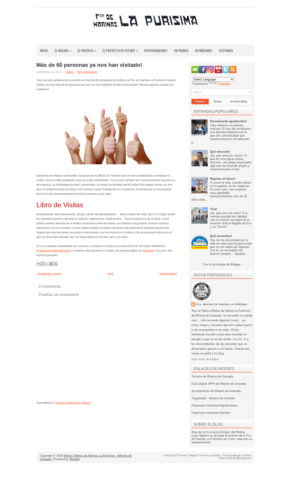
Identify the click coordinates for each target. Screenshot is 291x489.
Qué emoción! (220, 151)
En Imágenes (203, 50)
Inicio (44, 50)
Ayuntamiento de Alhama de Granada (216, 391)
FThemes (181, 455)
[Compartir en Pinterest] (55, 264)
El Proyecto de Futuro (120, 50)
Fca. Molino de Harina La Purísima (221, 304)
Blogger (235, 264)
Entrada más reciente (49, 273)
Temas (217, 101)
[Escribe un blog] (42, 264)
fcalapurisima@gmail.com (53, 250)
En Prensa (181, 50)
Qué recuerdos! (221, 236)
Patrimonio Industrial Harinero (210, 412)
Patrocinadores (155, 50)
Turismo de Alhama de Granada (212, 376)
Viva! (213, 209)
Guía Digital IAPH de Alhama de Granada (218, 383)
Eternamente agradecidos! (228, 121)
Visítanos (226, 50)
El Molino (63, 50)
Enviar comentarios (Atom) (73, 402)
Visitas (69, 72)
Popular (200, 101)
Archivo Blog (238, 101)
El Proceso (87, 50)
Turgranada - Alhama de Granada (213, 398)
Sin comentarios (87, 72)
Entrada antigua (168, 273)
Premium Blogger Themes (237, 455)
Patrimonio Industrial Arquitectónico (214, 405)
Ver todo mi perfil (205, 359)
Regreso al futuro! (222, 178)
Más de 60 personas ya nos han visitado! (89, 65)
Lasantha (215, 455)
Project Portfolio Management (235, 458)
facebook (148, 250)
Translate (224, 83)
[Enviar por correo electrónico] (38, 264)
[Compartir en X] (47, 264)
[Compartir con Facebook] (51, 264)
